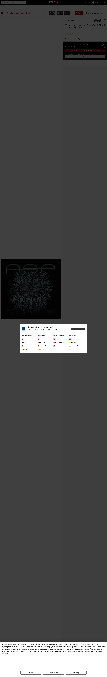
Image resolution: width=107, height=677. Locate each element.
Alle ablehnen (53, 672)
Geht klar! (31, 672)
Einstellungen (76, 673)
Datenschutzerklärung (21, 655)
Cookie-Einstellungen (68, 653)
